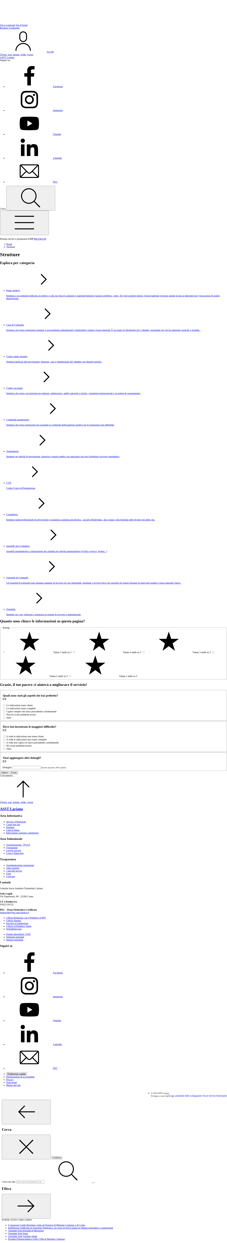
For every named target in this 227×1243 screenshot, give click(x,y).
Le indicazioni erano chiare (19, 705)
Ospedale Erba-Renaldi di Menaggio (26, 1230)
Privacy (10, 1079)
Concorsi (10, 876)
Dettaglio (6, 767)
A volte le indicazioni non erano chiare (25, 736)
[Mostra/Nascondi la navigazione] (24, 222)
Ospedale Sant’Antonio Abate (22, 1236)
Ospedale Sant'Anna (18, 1233)
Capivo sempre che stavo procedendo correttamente (31, 711)
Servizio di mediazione (17, 923)
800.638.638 (40, 239)
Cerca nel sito (8, 1181)
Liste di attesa (12, 830)
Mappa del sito (13, 1085)
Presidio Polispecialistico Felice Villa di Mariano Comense (36, 1239)
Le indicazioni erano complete (21, 708)
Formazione (12, 847)
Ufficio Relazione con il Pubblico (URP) (26, 917)
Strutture (10, 827)
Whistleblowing (14, 929)
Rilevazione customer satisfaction (22, 833)
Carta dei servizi (14, 871)
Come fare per (13, 824)
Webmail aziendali (15, 937)
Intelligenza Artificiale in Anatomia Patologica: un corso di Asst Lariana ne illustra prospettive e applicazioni (60, 1228)
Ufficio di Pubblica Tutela (18, 926)
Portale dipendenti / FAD (18, 934)
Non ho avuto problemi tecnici (21, 714)
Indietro (4, 773)
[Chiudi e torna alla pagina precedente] (26, 1147)
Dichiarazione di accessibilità (20, 1077)
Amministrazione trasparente (20, 865)
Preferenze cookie (16, 1074)
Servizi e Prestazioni (16, 821)
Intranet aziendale (14, 939)
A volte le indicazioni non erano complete (26, 739)
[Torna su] (23, 799)
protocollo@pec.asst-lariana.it (14, 912)
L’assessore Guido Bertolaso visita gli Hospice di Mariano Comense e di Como (46, 1225)
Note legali (11, 1082)
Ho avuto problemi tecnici (19, 745)
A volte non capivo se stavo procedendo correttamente (32, 742)
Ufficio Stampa (13, 920)
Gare (8, 873)
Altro (8, 717)
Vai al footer (22, 25)
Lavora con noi (13, 850)
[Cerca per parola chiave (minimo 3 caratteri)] (26, 1112)
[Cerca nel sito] (30, 198)
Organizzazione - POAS (18, 845)
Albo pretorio (12, 868)
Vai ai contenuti (7, 25)
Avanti (14, 773)
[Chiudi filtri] (26, 1206)
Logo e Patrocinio (15, 853)
